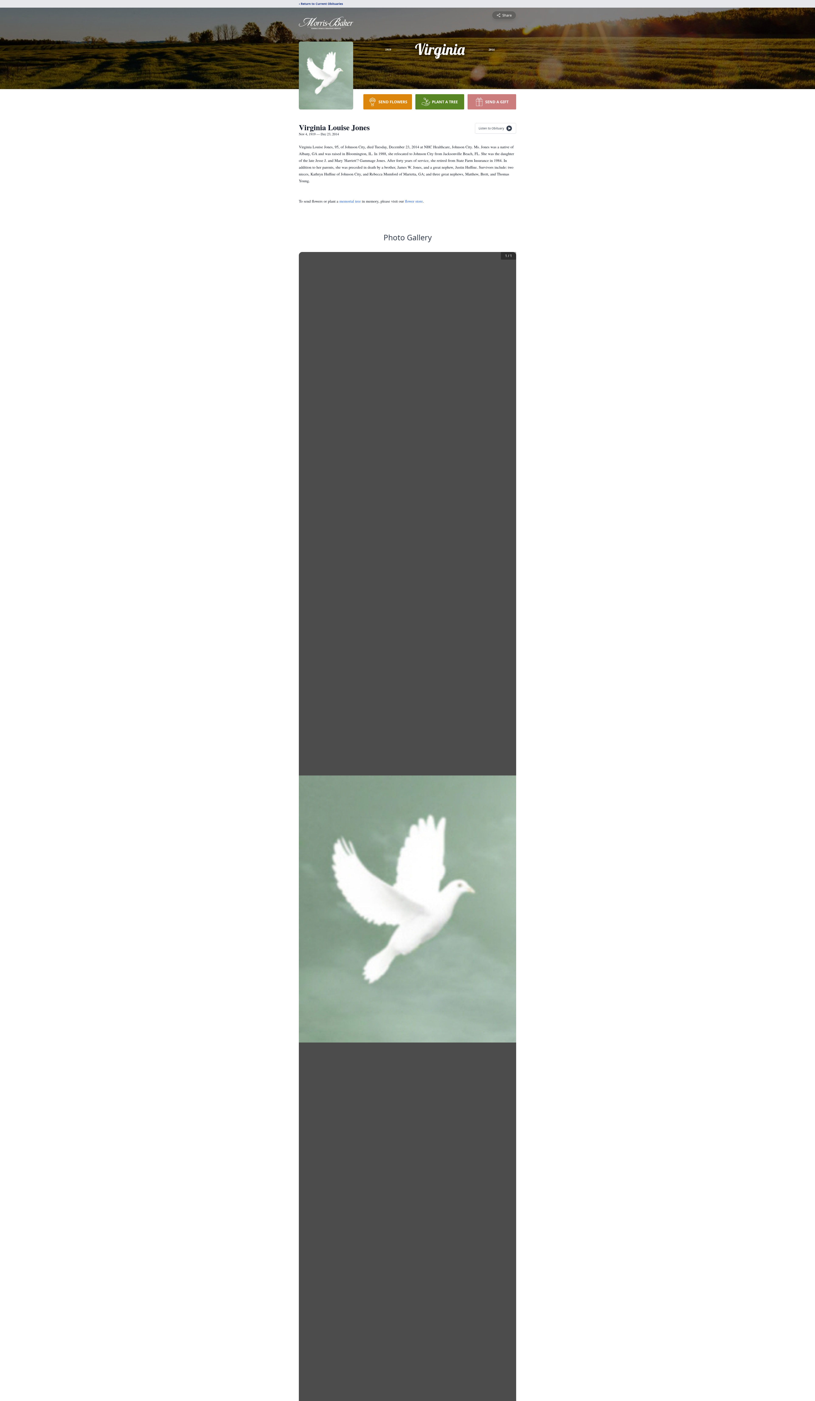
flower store (414, 201)
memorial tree (350, 201)
